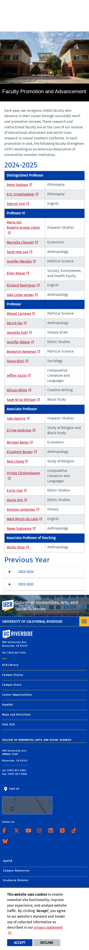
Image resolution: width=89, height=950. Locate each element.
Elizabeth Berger (20, 452)
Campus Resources (16, 870)
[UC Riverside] (10, 606)
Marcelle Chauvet (20, 242)
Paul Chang (15, 461)
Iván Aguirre (16, 418)
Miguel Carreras (19, 314)
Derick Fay (15, 323)
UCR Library (10, 664)
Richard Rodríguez (21, 285)
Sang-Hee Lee (17, 252)
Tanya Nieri (15, 361)
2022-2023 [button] (26, 584)
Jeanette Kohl (17, 333)
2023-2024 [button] (26, 572)
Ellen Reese (16, 273)
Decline (46, 943)
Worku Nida (16, 547)
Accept (19, 943)
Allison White (17, 390)
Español (7, 704)
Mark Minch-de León (22, 519)
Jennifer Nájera (18, 342)
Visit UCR (8, 724)
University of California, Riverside (32, 621)
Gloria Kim (15, 500)
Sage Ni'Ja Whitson (21, 400)
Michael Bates (18, 442)
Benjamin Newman (21, 352)
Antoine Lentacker (21, 509)
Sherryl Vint (16, 204)
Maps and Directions (16, 714)
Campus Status (12, 674)
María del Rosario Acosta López (23, 225)
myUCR (8, 860)
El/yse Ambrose (19, 430)
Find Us (13, 789)
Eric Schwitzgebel (20, 194)
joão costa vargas (20, 295)
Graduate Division (16, 880)
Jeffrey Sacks (17, 375)
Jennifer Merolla (19, 261)
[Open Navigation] (84, 621)
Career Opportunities (17, 694)
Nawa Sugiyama (19, 528)
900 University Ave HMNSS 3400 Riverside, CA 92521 (15, 755)
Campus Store (12, 684)
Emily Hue (15, 490)
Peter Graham (17, 185)
